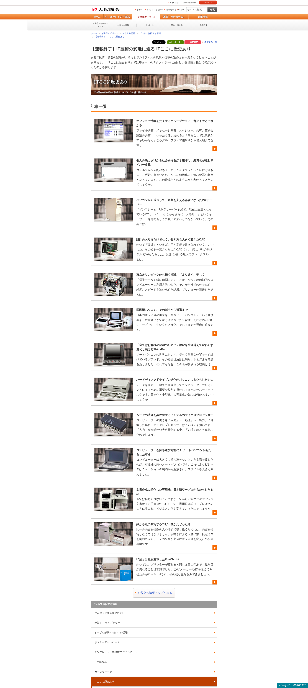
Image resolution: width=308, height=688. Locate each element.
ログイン (208, 2)
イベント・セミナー (155, 10)
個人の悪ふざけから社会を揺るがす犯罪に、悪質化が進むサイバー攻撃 (174, 162)
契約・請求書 (177, 25)
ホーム (97, 16)
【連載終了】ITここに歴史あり (109, 36)
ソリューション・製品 (117, 16)
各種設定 (203, 25)
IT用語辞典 (100, 661)
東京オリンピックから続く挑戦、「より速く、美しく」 (172, 274)
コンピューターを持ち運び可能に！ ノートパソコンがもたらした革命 (173, 452)
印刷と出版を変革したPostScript (157, 559)
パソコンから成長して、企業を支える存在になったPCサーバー (174, 202)
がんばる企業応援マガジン (109, 612)
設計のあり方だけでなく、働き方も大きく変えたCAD (171, 239)
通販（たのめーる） (174, 16)
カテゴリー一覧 (103, 671)
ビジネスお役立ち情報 (150, 33)
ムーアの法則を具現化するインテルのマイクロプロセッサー (174, 414)
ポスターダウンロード (106, 642)
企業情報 (203, 16)
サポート (140, 10)
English (181, 10)
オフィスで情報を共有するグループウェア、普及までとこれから (174, 123)
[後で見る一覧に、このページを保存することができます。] (192, 42)
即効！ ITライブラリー (107, 622)
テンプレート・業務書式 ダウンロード (116, 652)
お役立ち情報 (123, 25)
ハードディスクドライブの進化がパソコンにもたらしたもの (174, 379)
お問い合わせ (171, 10)
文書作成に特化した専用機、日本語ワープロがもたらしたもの (174, 491)
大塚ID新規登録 (189, 3)
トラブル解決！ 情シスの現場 (111, 632)
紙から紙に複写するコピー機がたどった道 (163, 524)
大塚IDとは (174, 3)
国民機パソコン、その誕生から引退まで (162, 309)
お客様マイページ (146, 17)
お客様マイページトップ (100, 24)
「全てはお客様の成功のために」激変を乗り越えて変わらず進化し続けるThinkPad (174, 347)
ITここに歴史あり (104, 681)
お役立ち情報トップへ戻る (155, 592)
